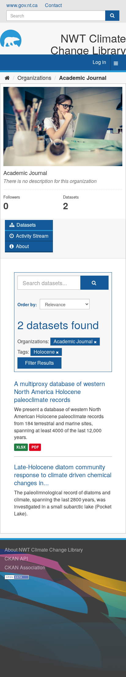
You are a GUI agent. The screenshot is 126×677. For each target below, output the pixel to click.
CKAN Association (25, 567)
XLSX (21, 447)
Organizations (34, 77)
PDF (35, 447)
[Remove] (95, 341)
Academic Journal (82, 78)
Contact (53, 5)
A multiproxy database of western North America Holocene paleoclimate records (59, 391)
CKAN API (16, 558)
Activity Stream (31, 235)
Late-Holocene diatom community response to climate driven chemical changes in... (62, 474)
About (22, 246)
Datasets (25, 224)
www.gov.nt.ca (22, 5)
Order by (26, 304)
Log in (99, 61)
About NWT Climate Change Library (44, 549)
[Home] (7, 77)
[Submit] (112, 15)
